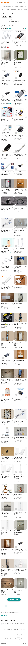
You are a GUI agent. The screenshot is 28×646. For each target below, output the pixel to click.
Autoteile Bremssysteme (15, 612)
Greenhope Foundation (6, 623)
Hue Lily (12, 623)
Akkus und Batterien (5, 612)
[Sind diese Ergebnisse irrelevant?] (19, 26)
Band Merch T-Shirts (14, 614)
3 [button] (12, 606)
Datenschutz (8, 632)
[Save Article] (13, 41)
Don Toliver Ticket (5, 622)
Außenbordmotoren (5, 614)
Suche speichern (14, 599)
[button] (20, 2)
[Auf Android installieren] (19, 638)
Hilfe (14, 632)
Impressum (22, 629)
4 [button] (15, 606)
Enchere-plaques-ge (13, 622)
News (17, 632)
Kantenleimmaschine (19, 623)
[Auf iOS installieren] (8, 638)
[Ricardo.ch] (5, 2)
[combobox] (14, 6)
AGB (4, 629)
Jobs (21, 632)
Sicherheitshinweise (10, 635)
